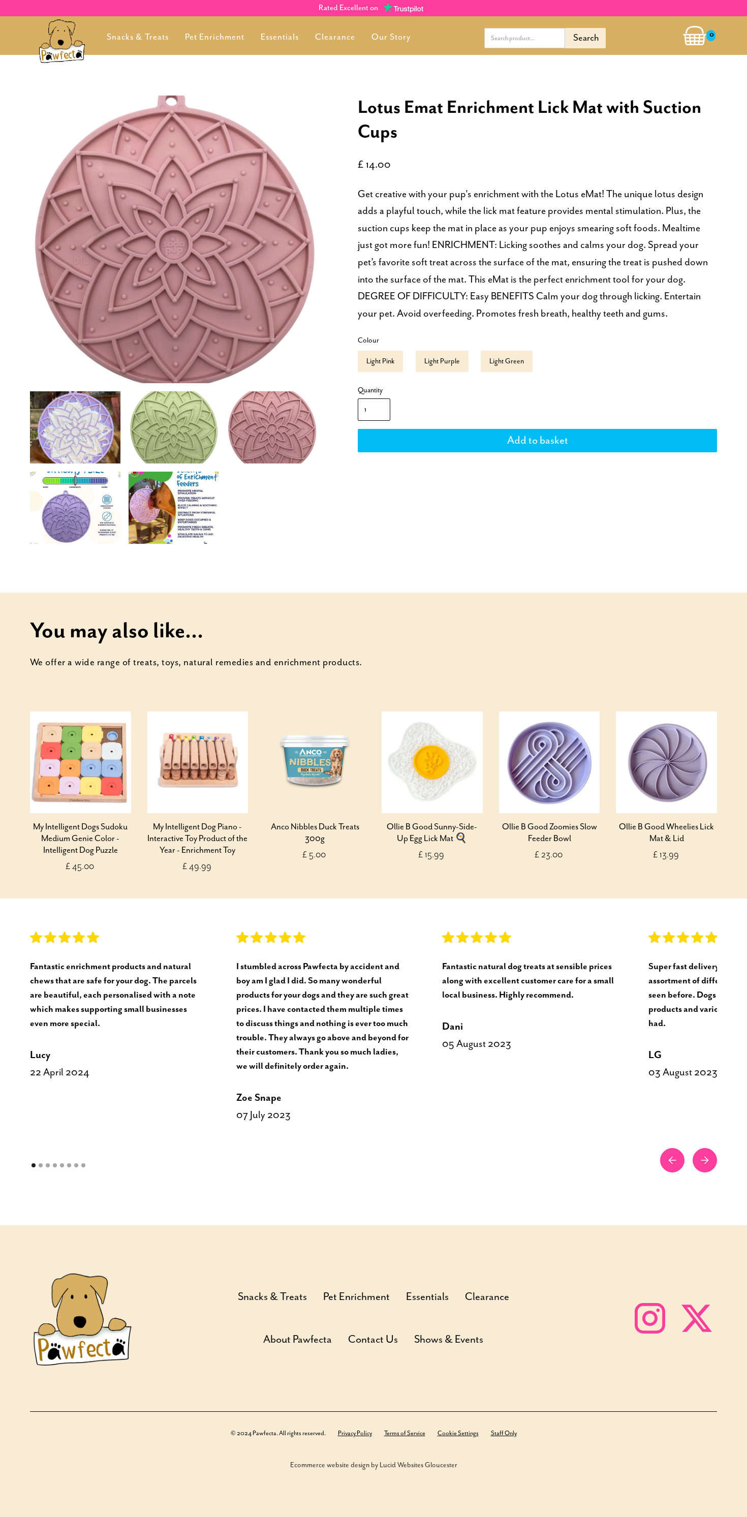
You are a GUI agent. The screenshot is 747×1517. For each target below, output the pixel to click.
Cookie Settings (458, 1433)
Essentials (280, 37)
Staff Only (504, 1433)
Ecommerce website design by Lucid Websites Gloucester (373, 1465)
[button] (690, 36)
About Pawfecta (297, 1340)
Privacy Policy (355, 1433)
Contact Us (373, 1340)
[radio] (380, 361)
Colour (368, 340)
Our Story (391, 37)
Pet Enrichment (214, 37)
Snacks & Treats (138, 37)
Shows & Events (448, 1340)
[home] (62, 35)
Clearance (335, 37)
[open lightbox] (174, 239)
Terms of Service (404, 1433)
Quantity (370, 390)
